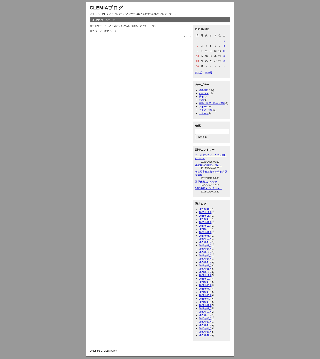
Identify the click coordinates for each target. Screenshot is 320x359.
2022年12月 (205, 252)
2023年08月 (205, 242)
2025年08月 (205, 219)
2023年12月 (205, 238)
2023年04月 (205, 248)
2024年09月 (205, 232)
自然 (201, 100)
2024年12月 (205, 225)
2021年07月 (205, 288)
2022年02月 (205, 265)
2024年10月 (205, 229)
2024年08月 (205, 235)
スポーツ (204, 106)
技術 (201, 96)
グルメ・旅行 (206, 110)
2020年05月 (205, 325)
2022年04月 (205, 258)
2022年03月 (205, 262)
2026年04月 (205, 209)
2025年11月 (205, 215)
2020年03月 (205, 331)
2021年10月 (205, 278)
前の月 (198, 72)
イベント (204, 93)
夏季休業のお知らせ (206, 181)
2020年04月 (205, 328)
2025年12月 (205, 212)
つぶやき (204, 113)
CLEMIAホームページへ (104, 20)
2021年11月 (205, 275)
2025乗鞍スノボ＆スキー (208, 188)
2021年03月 (205, 302)
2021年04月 (205, 298)
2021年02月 (205, 305)
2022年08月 (205, 255)
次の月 (208, 72)
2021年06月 (205, 292)
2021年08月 (205, 285)
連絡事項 (204, 90)
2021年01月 (205, 308)
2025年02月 (205, 222)
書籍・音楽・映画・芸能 (212, 103)
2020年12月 (205, 311)
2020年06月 (205, 321)
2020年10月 (205, 315)
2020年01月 (205, 335)
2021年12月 (205, 272)
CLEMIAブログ (106, 7)
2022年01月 (205, 268)
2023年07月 (205, 245)
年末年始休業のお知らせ (208, 165)
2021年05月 (205, 295)
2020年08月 (205, 318)
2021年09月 (205, 282)
